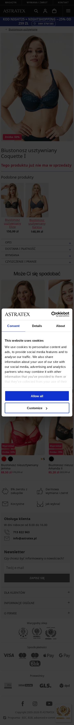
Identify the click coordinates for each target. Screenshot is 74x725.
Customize (34, 408)
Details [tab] (37, 325)
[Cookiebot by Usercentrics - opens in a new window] (52, 314)
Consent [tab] (13, 325)
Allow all (37, 396)
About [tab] (60, 325)
